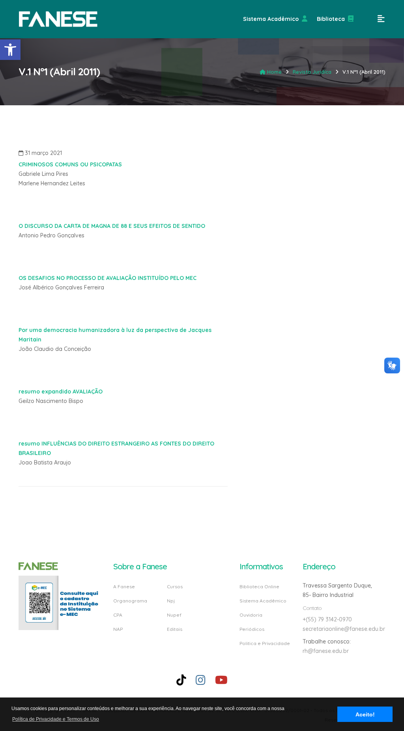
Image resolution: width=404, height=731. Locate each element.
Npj (171, 601)
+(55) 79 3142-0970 (327, 619)
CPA (117, 615)
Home (274, 72)
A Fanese (124, 586)
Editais (174, 629)
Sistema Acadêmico (271, 18)
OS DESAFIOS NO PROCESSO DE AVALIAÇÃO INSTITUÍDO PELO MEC (107, 278)
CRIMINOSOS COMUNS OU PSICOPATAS (70, 164)
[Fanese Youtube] (221, 680)
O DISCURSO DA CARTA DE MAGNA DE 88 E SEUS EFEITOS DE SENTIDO (112, 225)
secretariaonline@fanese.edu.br (344, 628)
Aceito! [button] (365, 714)
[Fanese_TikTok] (181, 680)
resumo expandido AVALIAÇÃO (61, 391)
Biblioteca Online (259, 586)
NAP (118, 629)
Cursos (175, 586)
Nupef (174, 615)
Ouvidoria (250, 615)
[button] (10, 49)
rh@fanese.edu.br (326, 651)
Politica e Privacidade (264, 643)
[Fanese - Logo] (58, 19)
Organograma (130, 601)
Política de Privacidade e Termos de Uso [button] (55, 719)
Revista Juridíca (312, 72)
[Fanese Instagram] (201, 680)
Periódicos (251, 629)
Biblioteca (331, 18)
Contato (312, 608)
